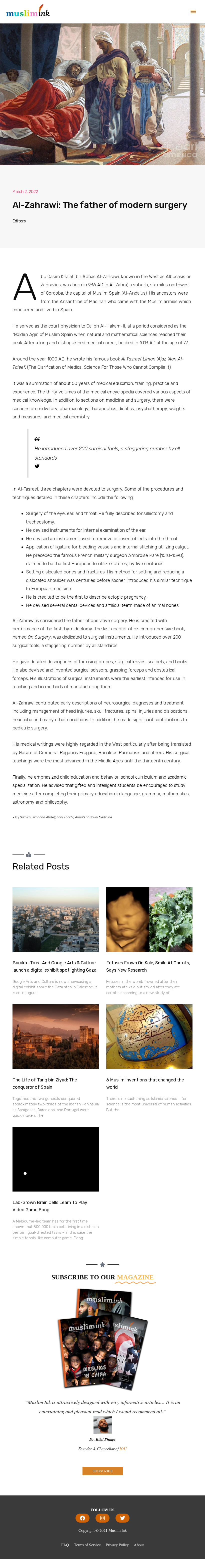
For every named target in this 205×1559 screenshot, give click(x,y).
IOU (123, 1448)
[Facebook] (83, 1518)
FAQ (65, 1544)
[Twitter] (123, 1518)
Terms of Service (87, 1544)
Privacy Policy (117, 1544)
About (139, 1544)
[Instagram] (103, 1518)
